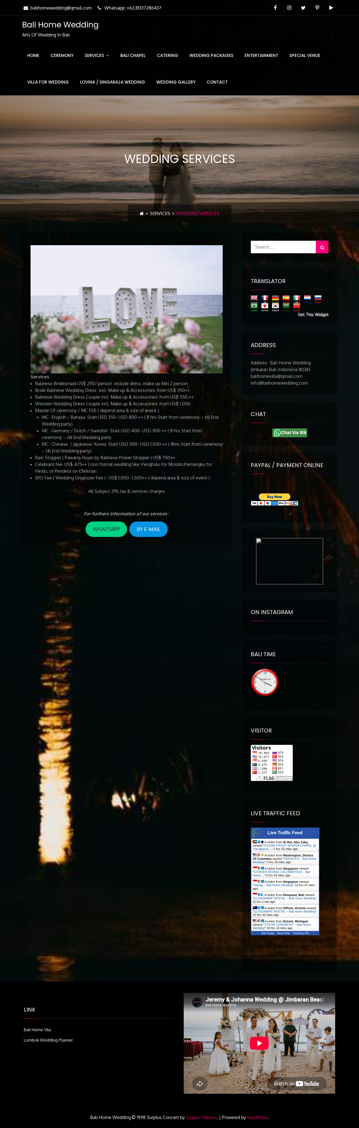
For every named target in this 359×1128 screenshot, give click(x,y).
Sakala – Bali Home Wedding (273, 885)
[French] (266, 299)
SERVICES (94, 55)
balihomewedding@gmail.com (61, 8)
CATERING (167, 55)
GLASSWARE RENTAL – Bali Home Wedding (284, 898)
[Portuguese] (255, 307)
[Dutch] (309, 299)
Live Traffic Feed (285, 832)
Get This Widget (313, 314)
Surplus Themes (201, 1117)
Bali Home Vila (37, 1029)
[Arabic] (287, 307)
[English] (255, 299)
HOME (33, 55)
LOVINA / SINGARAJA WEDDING (112, 82)
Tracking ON (301, 933)
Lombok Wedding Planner (48, 1040)
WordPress (257, 1117)
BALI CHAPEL (133, 55)
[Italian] (298, 299)
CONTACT (217, 82)
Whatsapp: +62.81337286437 (132, 8)
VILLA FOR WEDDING (48, 82)
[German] (277, 299)
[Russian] (319, 299)
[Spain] (287, 299)
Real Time (283, 933)
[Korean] (277, 307)
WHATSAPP (106, 529)
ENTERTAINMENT (261, 55)
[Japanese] (266, 307)
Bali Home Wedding (60, 24)
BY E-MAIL (148, 529)
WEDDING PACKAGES (211, 55)
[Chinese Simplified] (298, 307)
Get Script (267, 933)
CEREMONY (61, 55)
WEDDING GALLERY (175, 82)
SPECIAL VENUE (304, 55)
